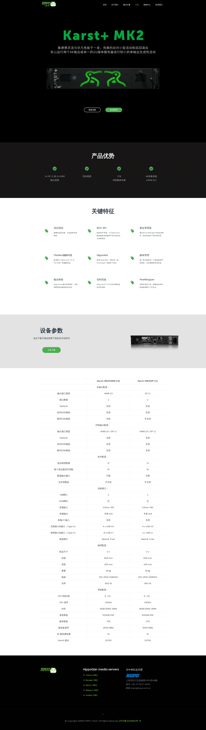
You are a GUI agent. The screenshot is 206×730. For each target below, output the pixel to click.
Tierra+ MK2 (92, 675)
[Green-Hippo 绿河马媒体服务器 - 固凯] (49, 6)
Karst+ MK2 (91, 685)
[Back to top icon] (103, 714)
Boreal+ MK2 (92, 680)
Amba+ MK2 (92, 695)
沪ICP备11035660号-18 (130, 720)
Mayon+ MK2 (92, 690)
